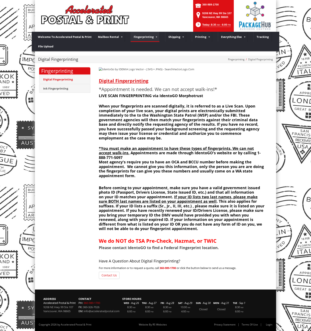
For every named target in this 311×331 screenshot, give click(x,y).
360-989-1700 (210, 4)
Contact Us (109, 275)
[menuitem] (65, 37)
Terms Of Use (250, 324)
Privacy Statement (224, 324)
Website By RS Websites (153, 324)
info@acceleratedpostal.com (102, 311)
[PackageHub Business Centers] (255, 15)
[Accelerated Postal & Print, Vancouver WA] (85, 15)
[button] (213, 25)
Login (269, 324)
